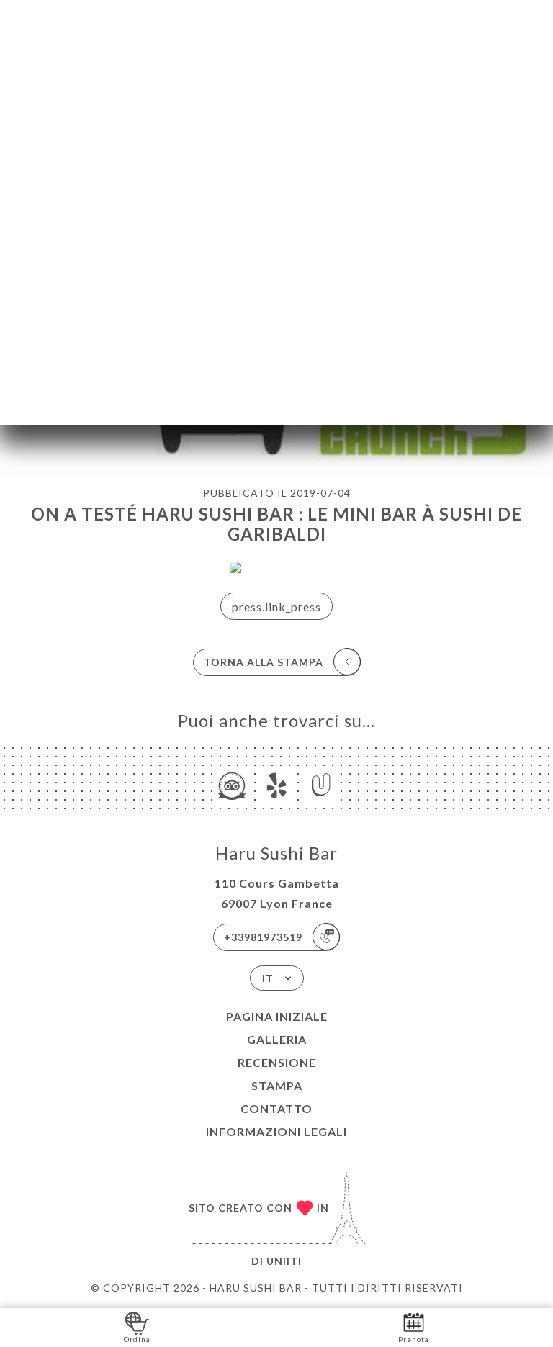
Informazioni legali (276, 1131)
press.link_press (276, 606)
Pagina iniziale (277, 1016)
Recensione (277, 1062)
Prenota (413, 1339)
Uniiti (284, 1261)
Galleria (277, 1039)
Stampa (276, 1085)
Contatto (276, 1108)
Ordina (137, 1339)
